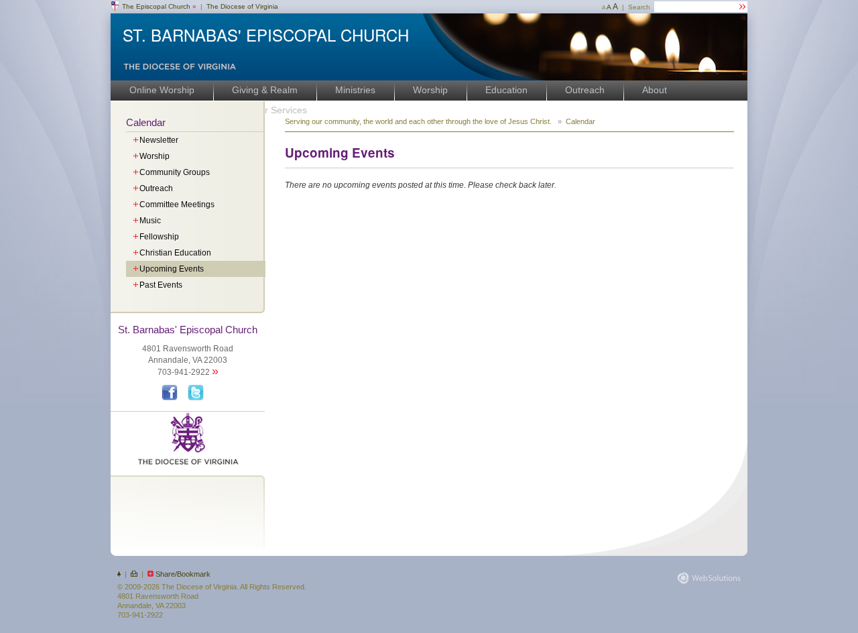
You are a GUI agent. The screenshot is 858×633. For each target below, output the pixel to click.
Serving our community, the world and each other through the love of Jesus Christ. (419, 121)
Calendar (146, 122)
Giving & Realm (265, 89)
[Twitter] (197, 398)
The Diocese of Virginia (242, 6)
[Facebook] (171, 398)
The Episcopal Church (159, 6)
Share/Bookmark (183, 574)
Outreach (585, 89)
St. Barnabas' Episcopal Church (266, 34)
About (654, 89)
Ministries (355, 89)
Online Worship (161, 89)
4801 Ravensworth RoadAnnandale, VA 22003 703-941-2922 (187, 351)
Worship (430, 89)
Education (506, 89)
